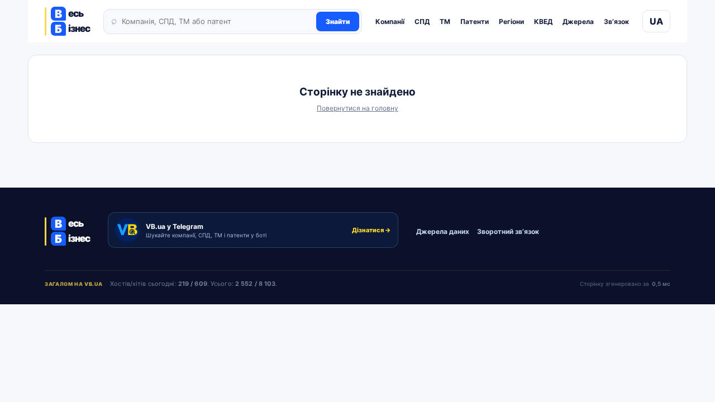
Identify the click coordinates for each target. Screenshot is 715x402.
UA (656, 21)
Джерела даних (442, 231)
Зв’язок (616, 21)
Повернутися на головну (357, 108)
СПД (422, 21)
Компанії (389, 21)
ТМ (445, 21)
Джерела (578, 21)
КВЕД (543, 21)
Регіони (511, 21)
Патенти (474, 21)
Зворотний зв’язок (508, 231)
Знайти (338, 21)
